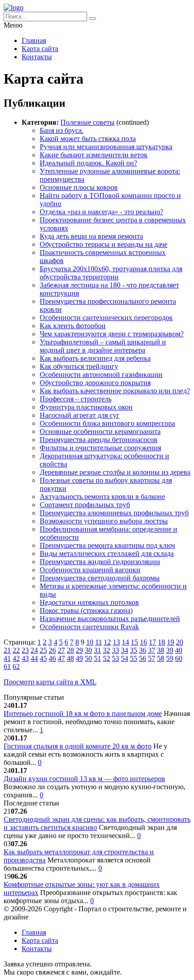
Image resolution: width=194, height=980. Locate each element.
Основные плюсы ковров (79, 187)
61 (7, 666)
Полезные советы (87, 122)
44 (34, 658)
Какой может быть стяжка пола (88, 138)
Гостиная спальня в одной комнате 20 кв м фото (78, 746)
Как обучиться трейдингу (79, 366)
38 (160, 650)
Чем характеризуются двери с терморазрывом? (112, 334)
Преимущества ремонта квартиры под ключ (107, 545)
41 (7, 658)
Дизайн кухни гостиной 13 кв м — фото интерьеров (84, 778)
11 (98, 642)
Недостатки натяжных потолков (89, 602)
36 (142, 650)
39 (169, 650)
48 (70, 658)
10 (89, 642)
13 (116, 642)
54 (124, 658)
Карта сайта (40, 48)
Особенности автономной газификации (101, 374)
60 (178, 658)
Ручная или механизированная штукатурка (106, 147)
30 (88, 650)
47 (61, 658)
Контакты (37, 57)
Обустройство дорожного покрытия (95, 382)
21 (7, 650)
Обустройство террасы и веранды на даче (103, 244)
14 (125, 642)
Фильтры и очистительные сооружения (100, 448)
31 (97, 650)
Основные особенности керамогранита (100, 431)
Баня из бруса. (61, 130)
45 (43, 658)
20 (179, 642)
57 (151, 658)
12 (107, 642)
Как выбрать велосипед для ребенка (95, 358)
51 (97, 658)
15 (134, 642)
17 (152, 642)
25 (43, 650)
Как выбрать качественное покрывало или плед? (115, 391)
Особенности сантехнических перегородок (106, 317)
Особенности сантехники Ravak (89, 627)
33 (115, 650)
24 (34, 650)
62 (16, 666)
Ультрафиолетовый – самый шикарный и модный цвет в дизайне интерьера (103, 346)
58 (160, 658)
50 (88, 658)
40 (178, 650)
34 (124, 650)
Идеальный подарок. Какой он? (88, 163)
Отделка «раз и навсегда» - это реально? (101, 212)
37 (151, 650)
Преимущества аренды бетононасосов (98, 439)
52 (106, 658)
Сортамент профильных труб (85, 505)
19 (170, 642)
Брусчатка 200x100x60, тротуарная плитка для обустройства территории (111, 273)
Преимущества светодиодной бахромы (100, 578)
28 (70, 650)
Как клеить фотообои (73, 326)
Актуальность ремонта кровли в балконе (102, 496)
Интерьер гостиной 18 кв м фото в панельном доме (83, 713)
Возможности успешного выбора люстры (104, 521)
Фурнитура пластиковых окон (86, 407)
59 (169, 658)
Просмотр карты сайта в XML (50, 682)
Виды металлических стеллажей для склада (107, 553)
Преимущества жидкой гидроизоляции (100, 561)
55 (133, 658)
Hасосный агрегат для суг (80, 415)
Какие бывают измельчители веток (94, 155)
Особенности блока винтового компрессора (107, 423)
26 (52, 650)
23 (25, 650)
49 (79, 658)
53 (115, 658)
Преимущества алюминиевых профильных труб (114, 513)
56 (142, 658)
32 (106, 650)
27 (61, 650)
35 (133, 650)
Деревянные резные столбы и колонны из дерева (115, 472)
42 (16, 658)
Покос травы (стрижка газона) (86, 610)
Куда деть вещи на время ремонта (91, 236)
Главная (34, 40)
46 (52, 658)
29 (79, 650)
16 (143, 642)
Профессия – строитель (75, 399)
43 (25, 658)
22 (16, 650)
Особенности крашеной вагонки (90, 570)
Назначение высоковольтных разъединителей (110, 618)
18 (161, 642)
